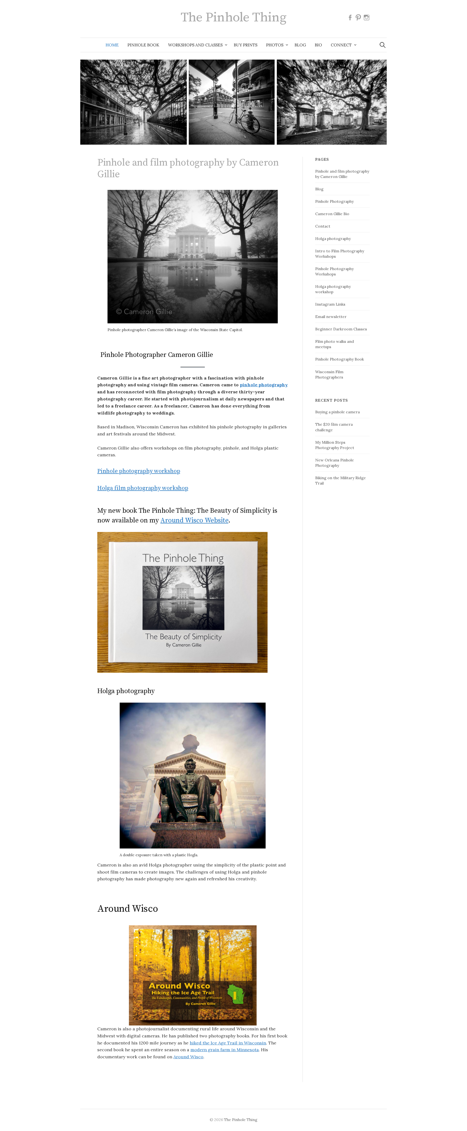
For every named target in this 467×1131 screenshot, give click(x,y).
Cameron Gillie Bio (332, 213)
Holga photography (333, 238)
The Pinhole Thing (234, 17)
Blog (300, 45)
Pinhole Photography (334, 201)
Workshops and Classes (195, 45)
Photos (274, 45)
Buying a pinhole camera (337, 411)
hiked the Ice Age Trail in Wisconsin (228, 1043)
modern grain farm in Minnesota (224, 1049)
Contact (322, 226)
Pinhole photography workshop (138, 471)
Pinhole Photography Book (339, 359)
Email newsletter (331, 316)
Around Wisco (188, 1057)
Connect (341, 45)
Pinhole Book (143, 45)
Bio (318, 45)
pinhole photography (264, 385)
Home (112, 45)
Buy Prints (245, 45)
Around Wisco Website (194, 520)
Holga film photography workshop (142, 488)
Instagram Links (330, 304)
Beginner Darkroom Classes (341, 329)
